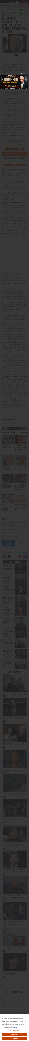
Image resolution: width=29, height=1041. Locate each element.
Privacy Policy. (14, 1027)
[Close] (27, 1016)
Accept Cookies (14, 1038)
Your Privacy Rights (14, 1030)
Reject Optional (14, 1034)
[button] (14, 520)
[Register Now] (14, 81)
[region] (14, 1027)
